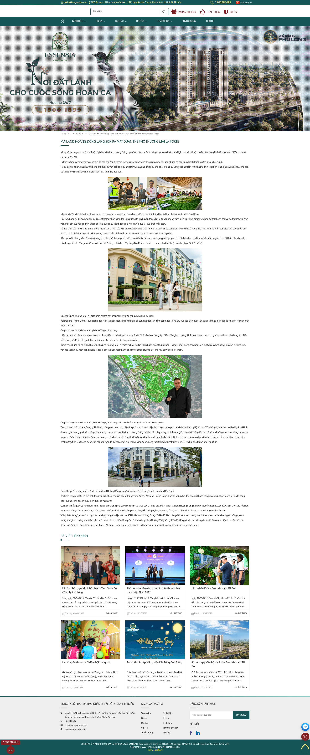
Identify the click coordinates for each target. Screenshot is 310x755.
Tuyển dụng (189, 21)
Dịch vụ (119, 21)
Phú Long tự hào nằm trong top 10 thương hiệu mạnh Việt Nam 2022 (154, 590)
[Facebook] (191, 732)
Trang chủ (65, 134)
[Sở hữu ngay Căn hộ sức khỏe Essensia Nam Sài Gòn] (219, 639)
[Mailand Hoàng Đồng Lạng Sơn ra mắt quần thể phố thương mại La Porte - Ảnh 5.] (155, 447)
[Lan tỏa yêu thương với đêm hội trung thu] (90, 639)
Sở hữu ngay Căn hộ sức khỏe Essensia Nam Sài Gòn (218, 664)
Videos (144, 728)
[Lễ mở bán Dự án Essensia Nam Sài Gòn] (219, 565)
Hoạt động (163, 21)
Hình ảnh (167, 723)
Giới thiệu (77, 21)
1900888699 (223, 2)
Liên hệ (210, 21)
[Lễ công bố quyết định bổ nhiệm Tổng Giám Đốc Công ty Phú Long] (90, 565)
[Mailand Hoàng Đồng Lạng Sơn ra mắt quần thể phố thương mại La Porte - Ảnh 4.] (155, 355)
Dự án (99, 21)
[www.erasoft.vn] (155, 750)
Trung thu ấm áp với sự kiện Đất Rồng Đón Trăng (154, 662)
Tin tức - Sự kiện (170, 728)
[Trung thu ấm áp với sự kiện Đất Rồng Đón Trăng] (155, 639)
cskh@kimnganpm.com (75, 2)
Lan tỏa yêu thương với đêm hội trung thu (86, 662)
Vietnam (245, 3)
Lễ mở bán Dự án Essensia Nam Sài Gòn (213, 588)
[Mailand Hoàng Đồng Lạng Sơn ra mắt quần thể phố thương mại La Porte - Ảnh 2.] (155, 248)
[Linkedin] (198, 732)
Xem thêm (113, 613)
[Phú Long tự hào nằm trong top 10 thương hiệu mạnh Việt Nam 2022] (155, 565)
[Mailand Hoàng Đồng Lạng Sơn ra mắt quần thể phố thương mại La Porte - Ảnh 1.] (155, 177)
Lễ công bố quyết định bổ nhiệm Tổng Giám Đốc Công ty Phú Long (90, 590)
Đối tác (140, 21)
